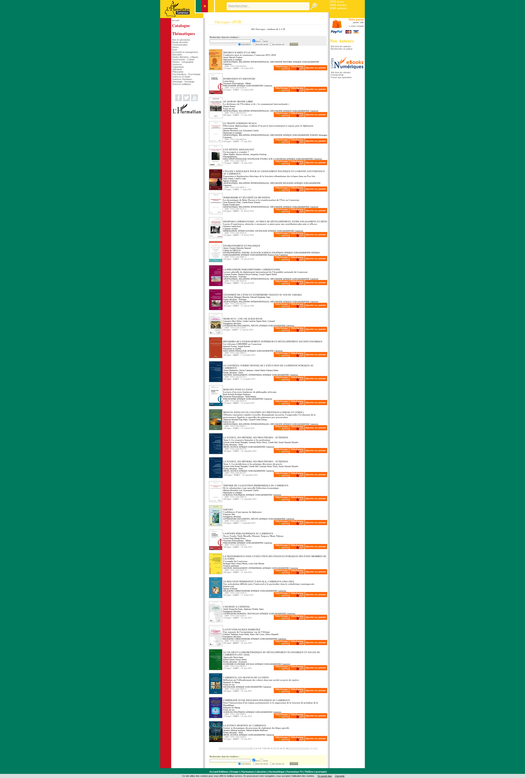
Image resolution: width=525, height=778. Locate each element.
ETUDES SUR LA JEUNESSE (273, 159)
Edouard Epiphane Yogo (260, 297)
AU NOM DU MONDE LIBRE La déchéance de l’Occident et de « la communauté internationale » (256, 102)
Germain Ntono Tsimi (258, 442)
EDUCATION (229, 159)
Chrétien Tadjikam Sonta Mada (236, 634)
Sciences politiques (181, 84)
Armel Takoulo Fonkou (232, 57)
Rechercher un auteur (342, 49)
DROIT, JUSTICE (230, 447)
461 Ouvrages (258, 29)
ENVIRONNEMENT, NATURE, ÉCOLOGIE (242, 252)
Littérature (177, 69)
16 (287, 748)
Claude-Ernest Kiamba (251, 202)
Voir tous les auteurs (341, 46)
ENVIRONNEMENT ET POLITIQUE (241, 245)
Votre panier (356, 19)
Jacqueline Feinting (258, 154)
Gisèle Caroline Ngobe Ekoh (254, 321)
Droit (174, 49)
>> (311, 748)
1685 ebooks (338, 5)
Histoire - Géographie (182, 62)
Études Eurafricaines (231, 204)
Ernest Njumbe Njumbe (288, 442)
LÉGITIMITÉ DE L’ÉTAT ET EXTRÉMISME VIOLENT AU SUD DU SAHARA (262, 295)
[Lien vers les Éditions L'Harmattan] (186, 113)
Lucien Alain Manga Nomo (234, 538)
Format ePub (337, 75)
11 (271, 748)
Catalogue (181, 26)
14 (281, 748)
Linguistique (178, 67)
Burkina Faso (273, 255)
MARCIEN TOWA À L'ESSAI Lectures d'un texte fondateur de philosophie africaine (249, 390)
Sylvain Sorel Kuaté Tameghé (235, 442)
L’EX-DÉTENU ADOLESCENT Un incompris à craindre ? (238, 150)
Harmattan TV (294, 771)
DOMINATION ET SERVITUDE (239, 79)
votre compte (357, 26)
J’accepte (340, 776)
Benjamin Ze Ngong (231, 682)
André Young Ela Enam (233, 609)
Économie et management (185, 52)
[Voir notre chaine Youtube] (194, 100)
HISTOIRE (287, 62)
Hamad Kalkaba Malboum (257, 730)
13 (277, 748)
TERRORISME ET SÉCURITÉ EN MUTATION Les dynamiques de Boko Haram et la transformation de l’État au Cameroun (261, 198)
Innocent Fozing (229, 346)
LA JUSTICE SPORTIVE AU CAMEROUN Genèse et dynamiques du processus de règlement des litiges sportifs (256, 726)
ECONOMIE (228, 664)
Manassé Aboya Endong (248, 274)
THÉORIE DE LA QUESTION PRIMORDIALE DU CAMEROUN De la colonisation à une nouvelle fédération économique (255, 486)
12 (274, 748)
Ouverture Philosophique (233, 83)
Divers (175, 47)
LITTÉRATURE (230, 325)
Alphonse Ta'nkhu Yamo (254, 609)
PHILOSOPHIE (229, 86)
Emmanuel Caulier (251, 130)
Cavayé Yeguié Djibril (268, 274)
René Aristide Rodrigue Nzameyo (237, 394)
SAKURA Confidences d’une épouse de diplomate (242, 510)
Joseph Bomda (244, 346)
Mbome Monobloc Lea (232, 130)
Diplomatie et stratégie (232, 59)
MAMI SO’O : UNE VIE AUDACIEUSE (242, 319)
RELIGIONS (288, 183)
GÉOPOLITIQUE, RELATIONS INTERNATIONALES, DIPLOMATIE (252, 62)
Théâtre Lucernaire (316, 771)
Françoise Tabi (229, 514)
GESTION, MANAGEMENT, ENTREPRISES (242, 375)
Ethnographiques (230, 156)
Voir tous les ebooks (341, 72)
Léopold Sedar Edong (258, 419)
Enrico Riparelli (271, 634)
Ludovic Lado (240, 178)
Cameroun (227, 64)
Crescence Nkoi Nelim (232, 321)
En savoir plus (325, 776)
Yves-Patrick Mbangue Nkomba (236, 297)
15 (284, 748)
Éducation (177, 54)
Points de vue (228, 108)
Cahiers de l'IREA (230, 250)
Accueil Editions (218, 771)
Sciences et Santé (181, 76)
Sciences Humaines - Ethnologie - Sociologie (183, 80)
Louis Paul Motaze (256, 563)
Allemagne (322, 135)
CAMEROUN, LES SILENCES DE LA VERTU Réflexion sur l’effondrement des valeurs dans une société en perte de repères (261, 678)
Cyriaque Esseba (230, 274)
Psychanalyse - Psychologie (186, 74)
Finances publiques (231, 566)
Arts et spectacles (181, 40)
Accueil (175, 20)
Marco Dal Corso (257, 634)
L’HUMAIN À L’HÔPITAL (236, 606)
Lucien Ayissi (228, 81)
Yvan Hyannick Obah (232, 202)
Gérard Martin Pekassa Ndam (266, 370)
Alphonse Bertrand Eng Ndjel (235, 419)
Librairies (261, 771)
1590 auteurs (338, 8)
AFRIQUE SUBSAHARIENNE (306, 62)
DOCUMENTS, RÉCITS (247, 325)
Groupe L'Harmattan (242, 771)
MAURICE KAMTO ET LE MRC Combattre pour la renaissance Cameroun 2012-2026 (249, 53)
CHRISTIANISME (242, 591)
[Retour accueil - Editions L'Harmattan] (187, 17)
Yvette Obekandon (230, 370)
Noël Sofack (228, 178)
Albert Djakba (229, 154)
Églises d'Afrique (230, 181)
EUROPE (314, 135)
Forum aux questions (341, 77)
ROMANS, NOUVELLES (248, 613)
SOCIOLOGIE (253, 159)
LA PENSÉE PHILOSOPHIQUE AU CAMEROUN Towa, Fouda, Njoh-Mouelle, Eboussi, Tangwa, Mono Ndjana (253, 534)
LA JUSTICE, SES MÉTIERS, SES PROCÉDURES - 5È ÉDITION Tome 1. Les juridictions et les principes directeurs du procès (255, 462)
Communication (179, 44)
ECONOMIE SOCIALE (244, 664)
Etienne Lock (228, 586)
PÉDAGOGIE (241, 159)
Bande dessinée (180, 42)
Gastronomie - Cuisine (183, 59)
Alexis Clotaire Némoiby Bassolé (237, 248)
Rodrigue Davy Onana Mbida (235, 563)
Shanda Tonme (229, 106)
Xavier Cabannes (246, 370)
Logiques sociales (230, 228)
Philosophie (177, 72)
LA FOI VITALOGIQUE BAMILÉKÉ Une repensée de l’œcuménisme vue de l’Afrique (246, 630)
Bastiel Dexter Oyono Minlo (235, 659)
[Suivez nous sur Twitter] (186, 100)
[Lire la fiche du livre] (215, 69)
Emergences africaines (232, 323)
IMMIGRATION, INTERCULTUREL (239, 231)
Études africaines (230, 276)
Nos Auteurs (342, 40)
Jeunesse (177, 64)
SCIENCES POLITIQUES (272, 252)
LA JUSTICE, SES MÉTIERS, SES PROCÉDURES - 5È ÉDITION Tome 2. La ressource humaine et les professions (255, 438)
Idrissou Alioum (242, 154)
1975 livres (337, 1)
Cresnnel (271, 321)
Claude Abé (272, 442)
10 (268, 748)
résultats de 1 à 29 (276, 29)
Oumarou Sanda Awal (232, 226)
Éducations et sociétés (232, 348)
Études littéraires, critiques (185, 57)
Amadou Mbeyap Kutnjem (234, 730)
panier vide (358, 22)
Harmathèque (277, 771)
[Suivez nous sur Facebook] (178, 100)
